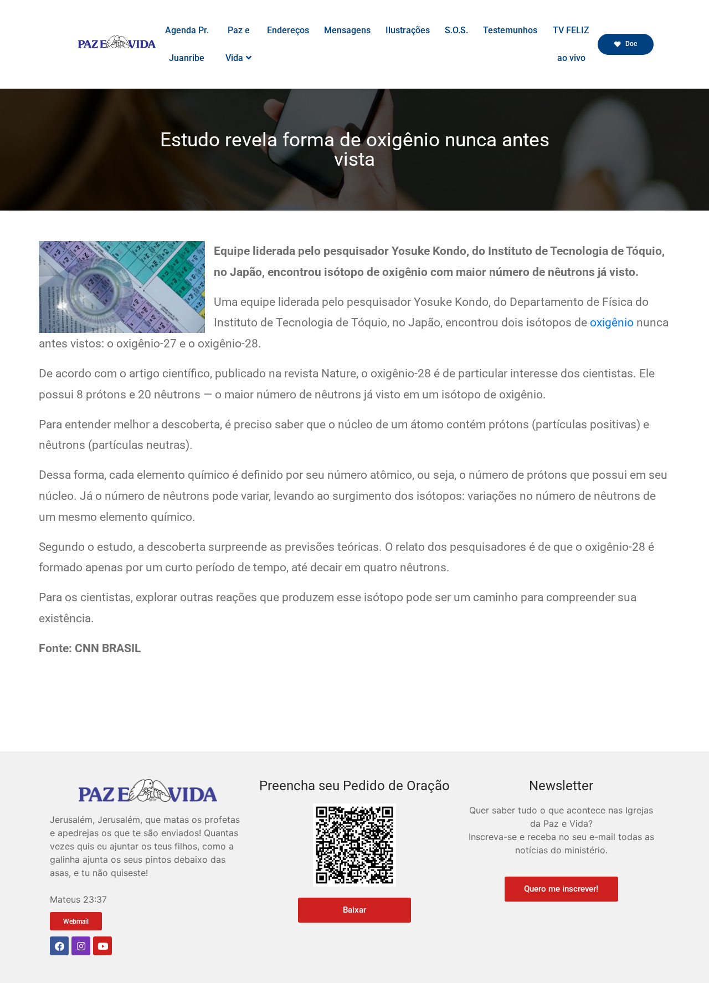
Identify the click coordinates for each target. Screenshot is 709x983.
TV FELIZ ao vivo (571, 44)
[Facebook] (59, 945)
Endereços (288, 30)
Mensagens (347, 30)
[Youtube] (102, 945)
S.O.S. (456, 30)
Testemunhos (510, 30)
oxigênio (612, 322)
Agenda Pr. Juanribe (187, 44)
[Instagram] (80, 945)
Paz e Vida (237, 44)
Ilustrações (408, 30)
